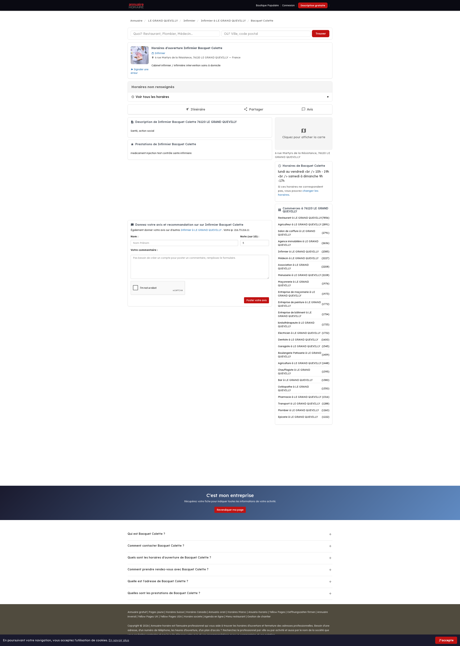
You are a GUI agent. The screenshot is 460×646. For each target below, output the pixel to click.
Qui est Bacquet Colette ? (146, 533)
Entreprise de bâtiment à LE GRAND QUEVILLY (303, 314)
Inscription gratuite (313, 5)
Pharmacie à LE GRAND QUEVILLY (303, 397)
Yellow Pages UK (148, 616)
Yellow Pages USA (171, 616)
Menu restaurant (235, 616)
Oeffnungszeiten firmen (301, 612)
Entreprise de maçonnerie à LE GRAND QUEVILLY (303, 293)
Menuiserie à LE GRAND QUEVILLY (303, 275)
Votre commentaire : (144, 250)
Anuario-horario (257, 612)
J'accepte (446, 640)
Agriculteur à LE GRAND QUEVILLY (303, 224)
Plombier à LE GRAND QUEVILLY (303, 410)
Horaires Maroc (236, 612)
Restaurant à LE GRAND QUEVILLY (303, 217)
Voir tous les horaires (152, 97)
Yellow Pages (277, 612)
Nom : (134, 236)
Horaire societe (193, 616)
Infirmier (159, 53)
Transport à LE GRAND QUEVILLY (303, 403)
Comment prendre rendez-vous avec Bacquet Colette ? (168, 569)
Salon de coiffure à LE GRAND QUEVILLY (303, 232)
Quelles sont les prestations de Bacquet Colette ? (164, 593)
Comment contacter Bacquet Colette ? (156, 545)
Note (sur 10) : (249, 236)
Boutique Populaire (267, 5)
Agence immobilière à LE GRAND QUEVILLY (303, 243)
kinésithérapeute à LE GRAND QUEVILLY (303, 324)
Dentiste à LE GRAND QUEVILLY (303, 339)
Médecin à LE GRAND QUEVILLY (303, 258)
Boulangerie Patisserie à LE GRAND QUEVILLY (303, 354)
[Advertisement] (199, 190)
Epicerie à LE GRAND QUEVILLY (303, 417)
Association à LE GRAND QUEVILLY (303, 266)
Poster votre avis (256, 300)
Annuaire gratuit (137, 612)
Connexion (288, 5)
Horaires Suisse (175, 612)
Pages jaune (156, 612)
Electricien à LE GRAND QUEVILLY (303, 333)
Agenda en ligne (214, 616)
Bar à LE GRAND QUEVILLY (303, 380)
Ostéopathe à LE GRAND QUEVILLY (303, 388)
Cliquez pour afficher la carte (303, 137)
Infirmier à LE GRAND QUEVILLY (201, 230)
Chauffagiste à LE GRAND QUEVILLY (303, 371)
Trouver (321, 33)
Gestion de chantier (259, 616)
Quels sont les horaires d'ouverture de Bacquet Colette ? (169, 557)
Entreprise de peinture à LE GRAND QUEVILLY (303, 304)
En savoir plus (119, 640)
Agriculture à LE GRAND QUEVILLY (303, 363)
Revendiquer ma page (230, 509)
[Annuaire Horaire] (136, 5)
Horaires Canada (196, 612)
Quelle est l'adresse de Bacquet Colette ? (158, 581)
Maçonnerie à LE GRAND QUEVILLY (303, 283)
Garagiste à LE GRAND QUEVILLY (303, 346)
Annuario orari (217, 612)
